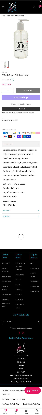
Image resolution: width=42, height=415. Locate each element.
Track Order (34, 291)
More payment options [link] (21, 104)
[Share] (12, 79)
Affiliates (19, 300)
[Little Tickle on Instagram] (22, 333)
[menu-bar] (4, 7)
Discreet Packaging (5, 270)
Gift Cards (20, 275)
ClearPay (19, 290)
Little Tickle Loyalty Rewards (20, 267)
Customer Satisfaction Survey (6, 303)
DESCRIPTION (8, 144)
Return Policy (31, 404)
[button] (3, 90)
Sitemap (19, 295)
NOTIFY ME (21, 109)
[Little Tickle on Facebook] (19, 333)
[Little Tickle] (12, 7)
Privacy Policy (10, 404)
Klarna (18, 285)
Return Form (34, 286)
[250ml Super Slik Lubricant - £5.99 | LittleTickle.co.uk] (21, 39)
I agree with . (22, 328)
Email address (7, 321)
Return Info (34, 268)
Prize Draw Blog (20, 306)
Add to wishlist (10, 120)
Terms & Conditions (13, 399)
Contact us (34, 281)
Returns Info (6, 281)
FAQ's (31, 263)
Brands (18, 280)
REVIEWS (6, 216)
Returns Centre (33, 275)
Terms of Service (5, 288)
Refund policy (6, 294)
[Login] (34, 7)
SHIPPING (6, 210)
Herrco (4, 72)
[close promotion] (40, 0)
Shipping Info (6, 276)
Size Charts (5, 263)
